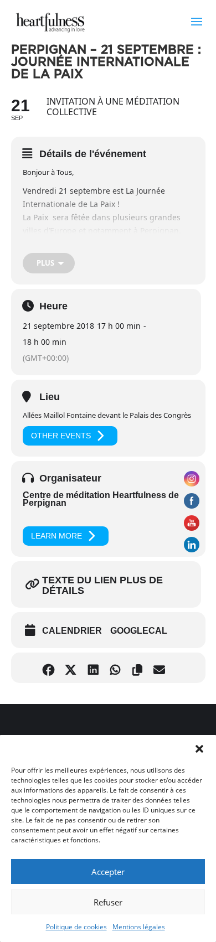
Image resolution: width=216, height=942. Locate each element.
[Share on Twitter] (73, 667)
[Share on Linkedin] (95, 667)
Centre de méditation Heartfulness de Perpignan (101, 499)
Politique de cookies (76, 926)
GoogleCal (138, 630)
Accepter (108, 871)
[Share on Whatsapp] (117, 667)
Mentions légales (138, 926)
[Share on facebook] (51, 667)
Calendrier (72, 630)
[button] (199, 748)
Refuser (108, 902)
